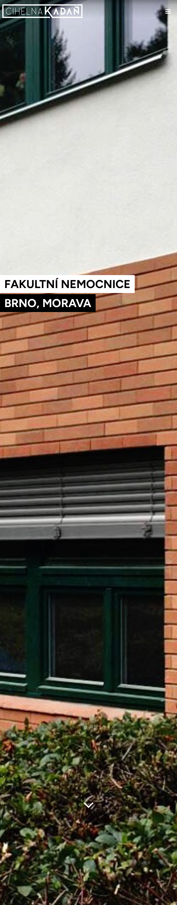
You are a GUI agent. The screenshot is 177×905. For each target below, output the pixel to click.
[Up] (170, 902)
